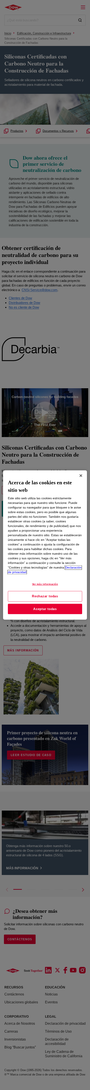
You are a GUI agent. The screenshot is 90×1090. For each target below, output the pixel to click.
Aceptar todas (45, 609)
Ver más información (45, 584)
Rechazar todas (45, 596)
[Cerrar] (81, 475)
